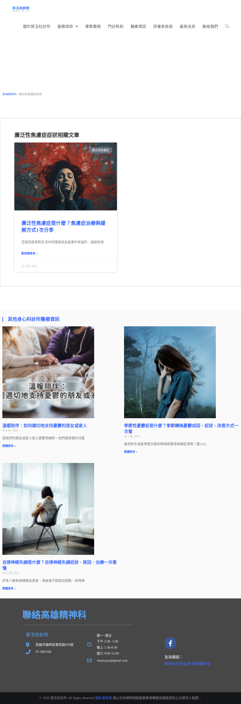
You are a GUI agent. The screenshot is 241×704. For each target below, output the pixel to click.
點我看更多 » (29, 253)
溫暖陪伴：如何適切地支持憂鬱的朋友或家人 (44, 425)
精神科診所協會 (178, 664)
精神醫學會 (201, 664)
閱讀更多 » (9, 446)
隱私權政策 (103, 698)
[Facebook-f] (170, 643)
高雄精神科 (9, 94)
